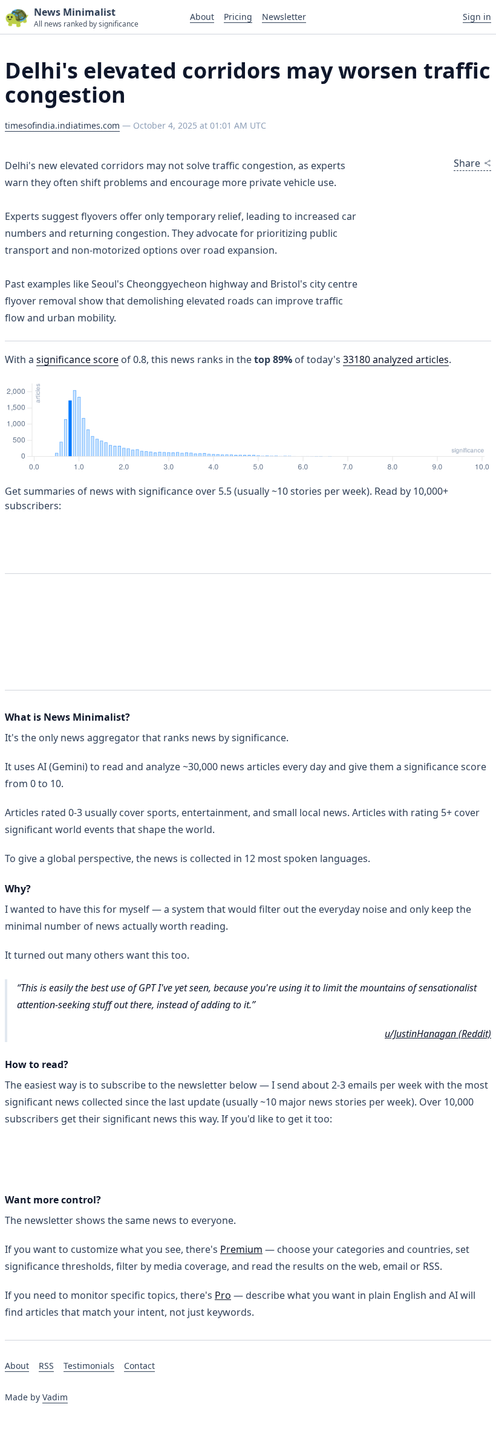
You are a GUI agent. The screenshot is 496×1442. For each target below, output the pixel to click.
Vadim (55, 1397)
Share (467, 163)
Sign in (477, 16)
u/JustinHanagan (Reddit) (438, 1033)
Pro (223, 1295)
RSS (46, 1365)
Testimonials (89, 1365)
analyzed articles (396, 359)
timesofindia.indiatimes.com (62, 125)
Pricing (238, 16)
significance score (77, 359)
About (202, 16)
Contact (139, 1365)
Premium (241, 1249)
